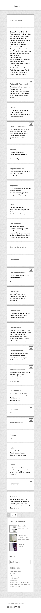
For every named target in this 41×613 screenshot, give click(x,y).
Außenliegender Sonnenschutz (19, 584)
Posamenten (13, 580)
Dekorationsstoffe (15, 571)
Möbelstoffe (13, 574)
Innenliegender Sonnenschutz (19, 582)
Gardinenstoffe (14, 578)
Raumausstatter (21, 74)
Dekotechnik (13, 576)
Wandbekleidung (14, 586)
